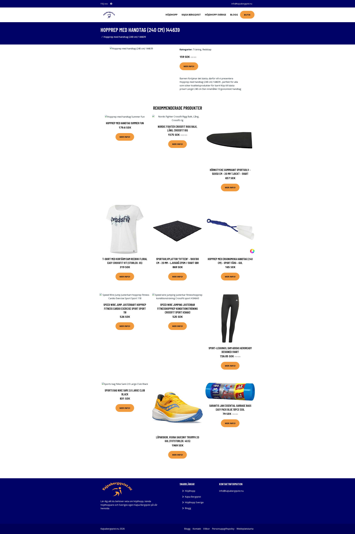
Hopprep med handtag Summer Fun (125, 123)
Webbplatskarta (245, 528)
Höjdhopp (172, 14)
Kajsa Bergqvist (191, 14)
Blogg (234, 14)
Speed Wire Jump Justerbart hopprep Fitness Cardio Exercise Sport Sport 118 (124, 308)
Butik (247, 14)
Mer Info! (189, 66)
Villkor (206, 528)
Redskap (206, 49)
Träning (197, 49)
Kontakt (197, 528)
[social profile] (111, 3)
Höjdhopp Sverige (215, 14)
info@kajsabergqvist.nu (241, 3)
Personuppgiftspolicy (223, 528)
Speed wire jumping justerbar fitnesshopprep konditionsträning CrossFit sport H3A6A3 (177, 308)
